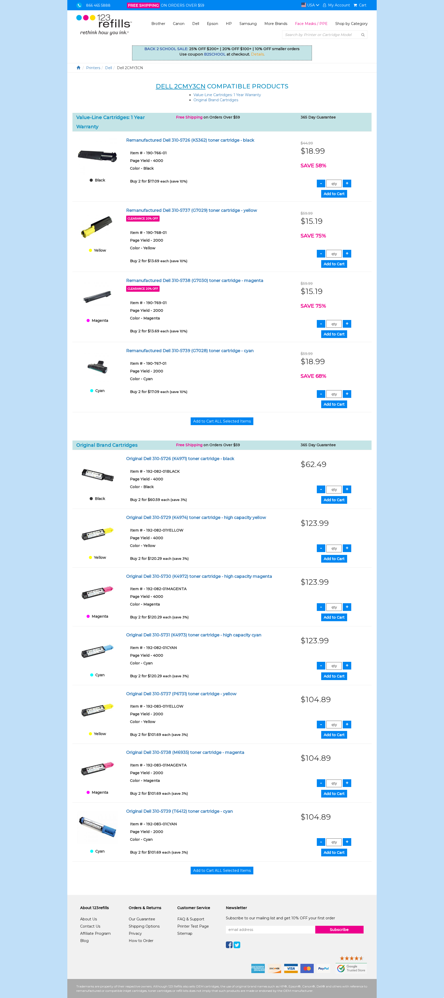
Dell (195, 23)
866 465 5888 (98, 5)
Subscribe (339, 929)
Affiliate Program (95, 933)
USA (311, 5)
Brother (158, 23)
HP (229, 23)
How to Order (141, 940)
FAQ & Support (190, 919)
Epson (212, 23)
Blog (84, 940)
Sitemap (184, 933)
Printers (93, 68)
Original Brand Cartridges (215, 100)
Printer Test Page (193, 926)
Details (257, 54)
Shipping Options (144, 926)
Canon (178, 23)
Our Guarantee (142, 919)
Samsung (248, 23)
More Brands (275, 23)
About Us (88, 919)
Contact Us (90, 926)
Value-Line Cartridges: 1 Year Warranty (227, 95)
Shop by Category (351, 23)
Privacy (135, 933)
